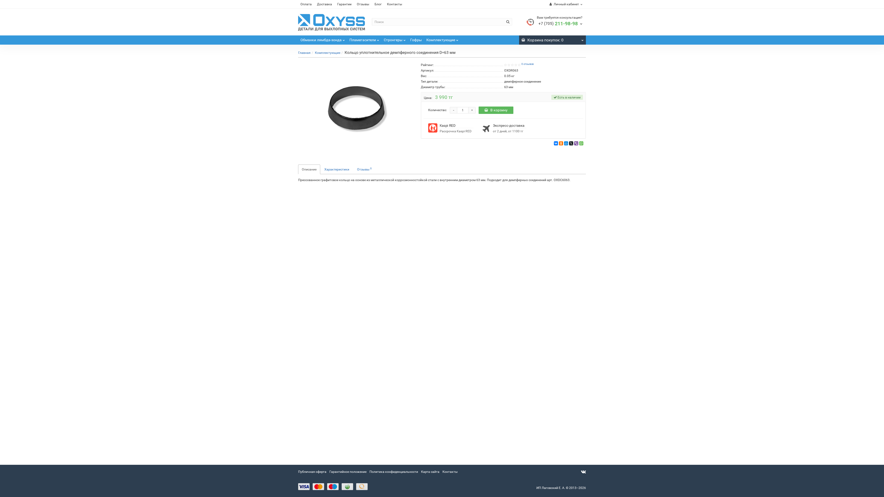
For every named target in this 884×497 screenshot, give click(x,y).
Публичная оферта (312, 472)
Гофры (416, 40)
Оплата (306, 4)
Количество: (437, 110)
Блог (378, 4)
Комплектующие (440, 40)
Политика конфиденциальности (393, 472)
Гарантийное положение (347, 472)
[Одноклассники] (561, 143)
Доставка (324, 4)
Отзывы (363, 4)
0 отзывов (527, 64)
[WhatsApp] (581, 143)
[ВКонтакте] (556, 143)
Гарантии (344, 4)
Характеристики (336, 169)
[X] (571, 143)
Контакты (394, 4)
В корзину (499, 110)
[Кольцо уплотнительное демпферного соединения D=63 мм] (356, 108)
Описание (309, 169)
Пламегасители (362, 40)
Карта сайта (430, 472)
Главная (304, 53)
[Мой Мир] (566, 143)
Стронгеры (393, 40)
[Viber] (576, 143)
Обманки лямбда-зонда (321, 40)
